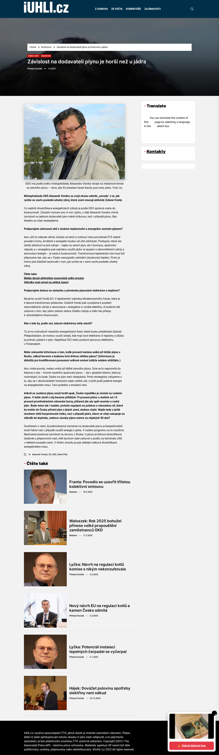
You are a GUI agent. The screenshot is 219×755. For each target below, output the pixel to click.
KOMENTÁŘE (133, 8)
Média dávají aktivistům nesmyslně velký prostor (54, 278)
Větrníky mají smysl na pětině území (46, 282)
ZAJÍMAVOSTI (152, 8)
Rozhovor (45, 56)
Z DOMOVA (101, 8)
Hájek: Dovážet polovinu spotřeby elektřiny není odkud (99, 690)
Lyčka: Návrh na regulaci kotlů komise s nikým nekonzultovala (97, 566)
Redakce (73, 492)
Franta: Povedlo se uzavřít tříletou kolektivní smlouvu (99, 484)
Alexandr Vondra (40, 454)
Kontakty (156, 151)
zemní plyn (62, 454)
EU (50, 454)
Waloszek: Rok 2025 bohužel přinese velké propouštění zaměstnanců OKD (95, 525)
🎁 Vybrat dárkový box (192, 745)
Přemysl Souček (34, 68)
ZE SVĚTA (117, 8)
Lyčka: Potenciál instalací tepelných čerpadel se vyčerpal (98, 649)
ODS (54, 454)
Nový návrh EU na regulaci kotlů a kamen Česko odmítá (99, 607)
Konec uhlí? (33, 56)
